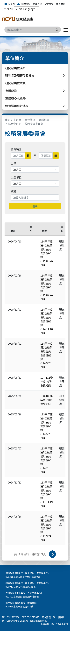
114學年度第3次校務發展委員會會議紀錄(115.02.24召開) (46, 287)
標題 (13, 191)
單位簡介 (30, 120)
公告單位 (16, 177)
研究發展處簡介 (15, 68)
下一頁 (52, 554)
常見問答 (49, 4)
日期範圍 (16, 149)
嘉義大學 (37, 4)
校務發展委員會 (34, 124)
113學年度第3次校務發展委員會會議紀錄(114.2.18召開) (46, 460)
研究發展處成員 (15, 83)
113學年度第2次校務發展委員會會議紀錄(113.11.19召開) (46, 494)
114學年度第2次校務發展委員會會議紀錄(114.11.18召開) (46, 321)
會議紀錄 (44, 120)
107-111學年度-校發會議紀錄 (46, 381)
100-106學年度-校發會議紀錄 (46, 400)
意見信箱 (60, 4)
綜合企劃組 (14, 124)
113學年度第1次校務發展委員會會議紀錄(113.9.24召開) (46, 528)
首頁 (7, 120)
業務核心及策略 (15, 98)
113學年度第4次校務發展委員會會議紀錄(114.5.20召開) (46, 426)
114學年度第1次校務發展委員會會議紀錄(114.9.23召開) (46, 355)
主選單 (17, 120)
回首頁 (11, 4)
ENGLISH (8, 9)
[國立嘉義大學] (18, 19)
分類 (13, 163)
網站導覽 (25, 4)
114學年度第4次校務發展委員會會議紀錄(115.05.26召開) (46, 253)
